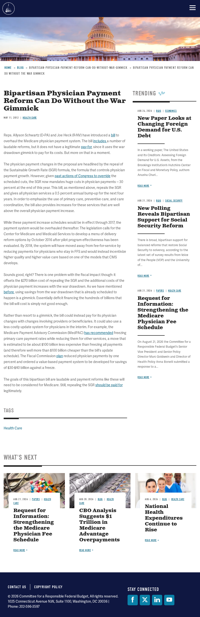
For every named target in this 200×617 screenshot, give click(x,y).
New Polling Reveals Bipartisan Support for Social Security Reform (164, 217)
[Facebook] (133, 600)
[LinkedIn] (157, 600)
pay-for (86, 147)
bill (113, 135)
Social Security (174, 200)
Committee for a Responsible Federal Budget (8, 8)
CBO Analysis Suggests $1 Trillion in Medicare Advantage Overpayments (99, 525)
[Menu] (192, 7)
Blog (158, 200)
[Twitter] (145, 600)
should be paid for (109, 385)
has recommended (98, 333)
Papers (160, 290)
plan (59, 356)
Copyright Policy (48, 587)
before (9, 292)
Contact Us (17, 587)
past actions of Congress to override (82, 176)
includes (100, 141)
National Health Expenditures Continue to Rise (164, 518)
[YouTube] (169, 600)
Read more (143, 185)
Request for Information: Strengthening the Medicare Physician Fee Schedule (163, 313)
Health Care (13, 428)
